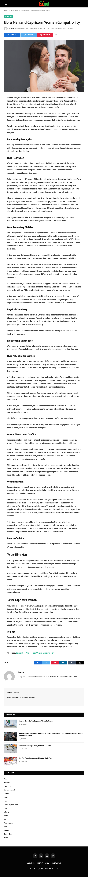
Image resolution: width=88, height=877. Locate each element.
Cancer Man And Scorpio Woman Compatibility (35, 653)
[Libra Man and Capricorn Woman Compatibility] (44, 66)
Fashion (7, 794)
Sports (6, 830)
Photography (8, 823)
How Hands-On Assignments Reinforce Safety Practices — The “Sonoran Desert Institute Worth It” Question (50, 734)
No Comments (57, 28)
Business (7, 783)
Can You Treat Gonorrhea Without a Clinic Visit (35, 758)
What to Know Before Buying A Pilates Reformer (36, 721)
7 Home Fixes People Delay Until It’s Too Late (35, 746)
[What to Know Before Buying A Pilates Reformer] (10, 724)
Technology (8, 834)
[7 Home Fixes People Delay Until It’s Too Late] (10, 748)
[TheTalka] (44, 3)
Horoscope (8, 16)
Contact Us (56, 863)
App (5, 779)
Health (6, 801)
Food (6, 797)
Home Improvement (11, 805)
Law (5, 808)
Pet (5, 819)
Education (7, 786)
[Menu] (6, 3)
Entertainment (9, 790)
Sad (5, 827)
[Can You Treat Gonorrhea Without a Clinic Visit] (10, 761)
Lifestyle (7, 812)
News (6, 816)
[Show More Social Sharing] (56, 35)
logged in (19, 697)
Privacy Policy (43, 863)
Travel (6, 838)
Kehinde (13, 28)
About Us (30, 863)
